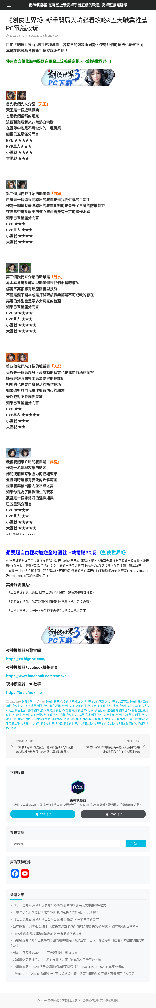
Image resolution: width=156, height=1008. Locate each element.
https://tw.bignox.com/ (26, 659)
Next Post (112, 746)
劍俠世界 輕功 (71, 701)
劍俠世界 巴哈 (54, 701)
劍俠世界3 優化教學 (49, 706)
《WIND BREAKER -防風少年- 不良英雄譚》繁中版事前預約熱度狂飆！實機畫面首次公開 (73, 974)
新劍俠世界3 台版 (98, 723)
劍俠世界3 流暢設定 (34, 715)
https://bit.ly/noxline (24, 692)
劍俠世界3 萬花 (125, 715)
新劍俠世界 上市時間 (27, 723)
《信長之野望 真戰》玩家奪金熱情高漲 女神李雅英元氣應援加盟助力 (59, 905)
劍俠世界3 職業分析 (78, 715)
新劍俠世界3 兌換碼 (75, 723)
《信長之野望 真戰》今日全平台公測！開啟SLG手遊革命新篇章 (56, 919)
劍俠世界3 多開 (109, 706)
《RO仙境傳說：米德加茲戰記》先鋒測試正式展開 (47, 933)
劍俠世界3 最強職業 (106, 710)
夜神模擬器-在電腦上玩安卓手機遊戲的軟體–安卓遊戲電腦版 (78, 5)
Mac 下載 (116, 814)
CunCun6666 (28, 534)
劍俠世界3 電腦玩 (102, 719)
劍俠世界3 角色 (22, 719)
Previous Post (45, 746)
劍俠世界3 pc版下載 (117, 701)
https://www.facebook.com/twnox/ (36, 676)
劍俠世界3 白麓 (56, 715)
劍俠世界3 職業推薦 (103, 715)
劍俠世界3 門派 (60, 719)
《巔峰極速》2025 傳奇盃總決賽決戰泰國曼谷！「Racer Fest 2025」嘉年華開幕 (68, 966)
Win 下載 (46, 814)
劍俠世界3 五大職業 (24, 706)
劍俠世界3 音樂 (123, 719)
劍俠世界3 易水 (84, 710)
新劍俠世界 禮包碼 (52, 723)
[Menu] (9, 5)
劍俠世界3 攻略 (43, 710)
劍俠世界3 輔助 (41, 719)
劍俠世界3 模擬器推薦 (132, 710)
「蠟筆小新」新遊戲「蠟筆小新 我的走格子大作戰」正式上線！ (56, 912)
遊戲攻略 (27, 701)
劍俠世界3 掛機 (24, 710)
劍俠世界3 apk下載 (92, 701)
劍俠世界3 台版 (90, 706)
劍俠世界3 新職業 (63, 710)
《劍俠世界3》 (112, 552)
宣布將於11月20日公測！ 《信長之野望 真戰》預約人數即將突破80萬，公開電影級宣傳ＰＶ (76, 926)
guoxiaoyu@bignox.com (45, 35)
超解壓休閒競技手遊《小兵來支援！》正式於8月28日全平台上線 (57, 960)
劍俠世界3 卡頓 (71, 706)
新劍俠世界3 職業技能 (123, 723)
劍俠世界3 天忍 (129, 706)
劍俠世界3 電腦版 (80, 719)
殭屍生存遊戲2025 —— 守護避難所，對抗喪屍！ (46, 952)
